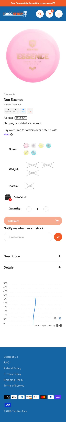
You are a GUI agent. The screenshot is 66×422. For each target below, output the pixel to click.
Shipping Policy (13, 379)
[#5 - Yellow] (26, 152)
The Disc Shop (19, 411)
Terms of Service (14, 385)
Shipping (9, 123)
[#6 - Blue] (33, 152)
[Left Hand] (55, 318)
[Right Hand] (60, 318)
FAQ (6, 362)
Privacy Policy (12, 374)
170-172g (32, 165)
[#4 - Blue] (48, 145)
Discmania (9, 94)
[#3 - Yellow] (41, 145)
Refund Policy (12, 368)
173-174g (47, 165)
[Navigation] (59, 14)
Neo (29, 186)
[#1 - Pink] (26, 145)
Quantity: (15, 208)
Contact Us (11, 356)
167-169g (32, 173)
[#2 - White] (33, 145)
